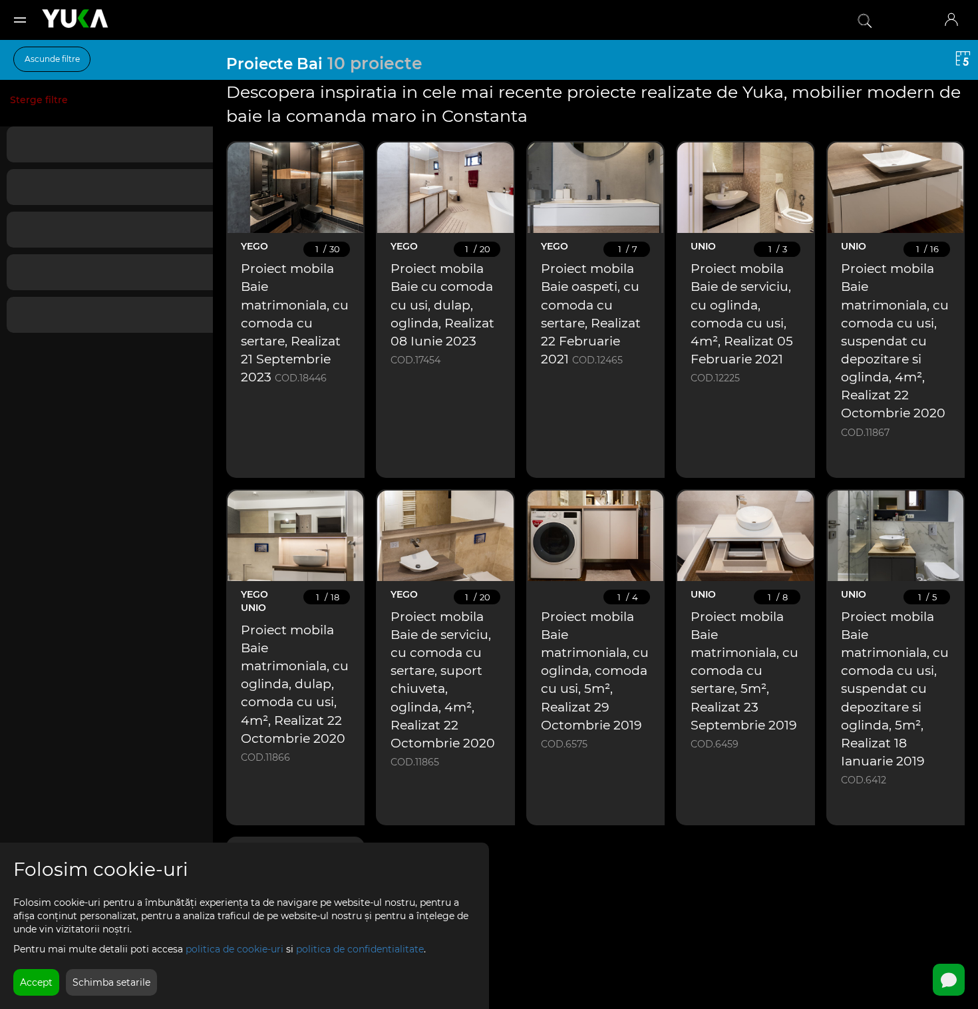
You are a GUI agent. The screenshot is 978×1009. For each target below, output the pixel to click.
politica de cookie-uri (234, 949)
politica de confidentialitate (360, 949)
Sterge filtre (39, 100)
